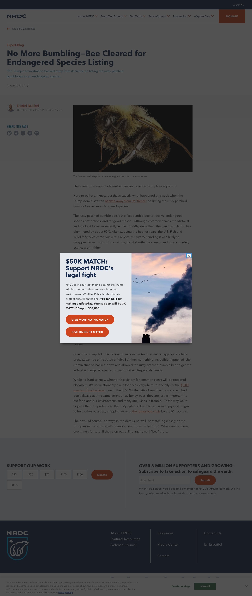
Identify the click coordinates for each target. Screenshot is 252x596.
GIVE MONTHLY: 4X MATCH (90, 319)
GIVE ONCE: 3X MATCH (87, 332)
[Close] (189, 255)
